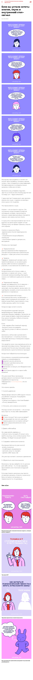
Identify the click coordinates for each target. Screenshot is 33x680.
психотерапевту (17, 381)
